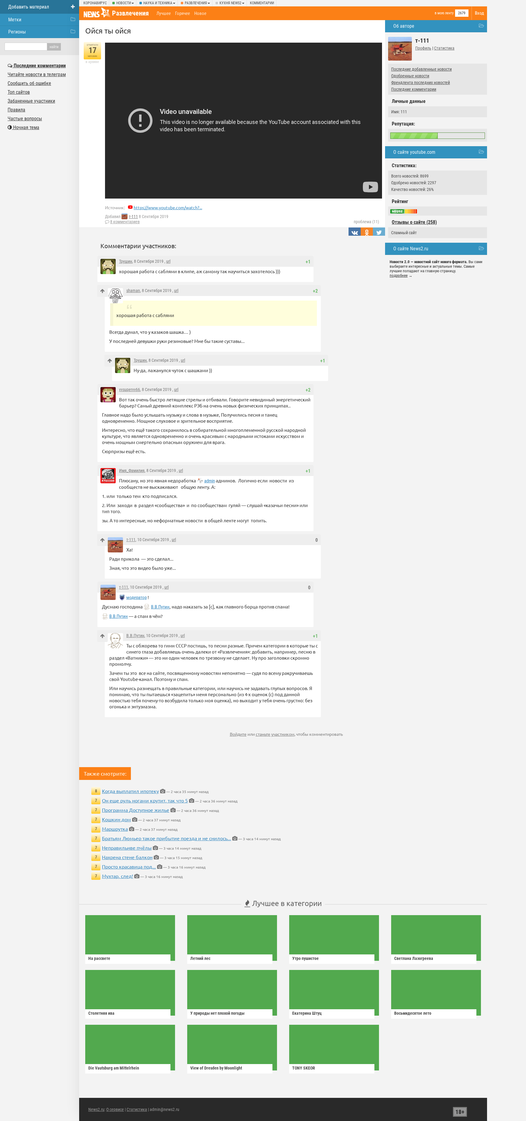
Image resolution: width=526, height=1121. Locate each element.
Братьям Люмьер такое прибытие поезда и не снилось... (166, 838)
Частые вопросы (25, 119)
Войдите (238, 734)
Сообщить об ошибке (29, 83)
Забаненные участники (31, 101)
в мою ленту (444, 13)
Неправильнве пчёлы (127, 847)
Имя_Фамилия (132, 470)
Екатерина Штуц (307, 1013)
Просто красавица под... (129, 866)
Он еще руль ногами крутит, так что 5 (145, 800)
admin (209, 481)
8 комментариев (125, 221)
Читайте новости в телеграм (37, 74)
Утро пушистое (305, 958)
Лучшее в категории (286, 903)
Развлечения (196, 3)
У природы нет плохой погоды (217, 1013)
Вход (479, 13)
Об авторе (403, 26)
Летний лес (200, 958)
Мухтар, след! (117, 876)
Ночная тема (25, 127)
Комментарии (262, 3)
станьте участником (275, 734)
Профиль (423, 48)
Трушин (125, 261)
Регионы (17, 32)
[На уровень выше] (102, 291)
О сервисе (115, 1109)
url (168, 261)
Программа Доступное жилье (135, 810)
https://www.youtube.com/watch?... (168, 207)
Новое (200, 13)
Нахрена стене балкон (127, 857)
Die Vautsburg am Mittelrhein (113, 1068)
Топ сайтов (19, 92)
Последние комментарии (413, 89)
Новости (123, 3)
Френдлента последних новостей (420, 82)
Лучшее (163, 13)
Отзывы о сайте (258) (414, 222)
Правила (16, 110)
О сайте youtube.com (414, 152)
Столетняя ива (101, 1013)
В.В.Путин (160, 607)
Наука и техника (157, 3)
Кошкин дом (116, 819)
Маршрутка (115, 829)
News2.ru (96, 1109)
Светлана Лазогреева (413, 958)
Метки (14, 20)
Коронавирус (95, 3)
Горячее (182, 13)
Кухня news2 (230, 3)
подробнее (399, 275)
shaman (133, 290)
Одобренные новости (410, 75)
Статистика (444, 48)
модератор (136, 597)
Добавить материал (28, 7)
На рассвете (99, 958)
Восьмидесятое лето (412, 1013)
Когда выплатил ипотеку (130, 791)
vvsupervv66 (129, 389)
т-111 (133, 216)
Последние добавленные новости (421, 69)
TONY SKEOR (303, 1068)
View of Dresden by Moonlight (216, 1068)
